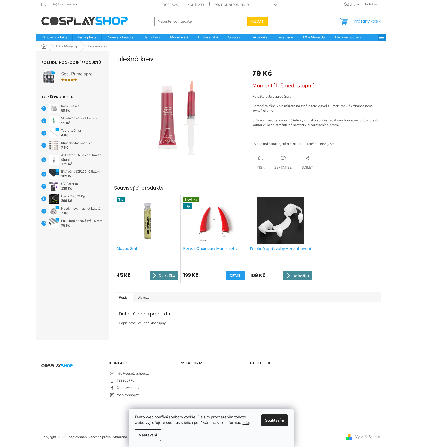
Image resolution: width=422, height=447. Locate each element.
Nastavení (148, 435)
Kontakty (196, 5)
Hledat (257, 21)
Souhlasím (274, 420)
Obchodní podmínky (231, 5)
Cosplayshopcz (128, 387)
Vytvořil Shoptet (368, 436)
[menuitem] (54, 37)
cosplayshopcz (128, 395)
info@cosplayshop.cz (133, 373)
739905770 (125, 380)
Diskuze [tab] (143, 297)
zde (246, 422)
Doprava (170, 5)
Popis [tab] (123, 297)
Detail (235, 275)
